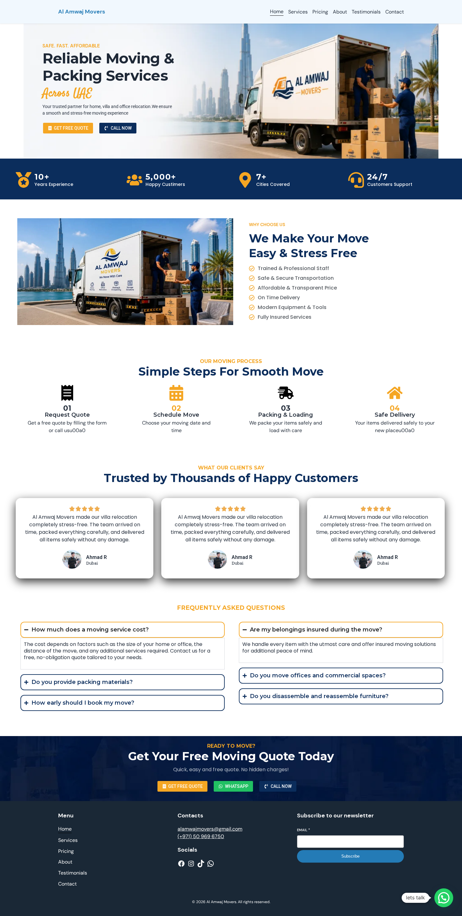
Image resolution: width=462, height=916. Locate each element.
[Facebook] (181, 863)
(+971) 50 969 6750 (201, 836)
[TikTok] (201, 863)
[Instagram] (191, 863)
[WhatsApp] (210, 863)
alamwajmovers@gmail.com (210, 829)
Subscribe (350, 856)
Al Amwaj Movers (81, 11)
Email (303, 830)
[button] (443, 897)
